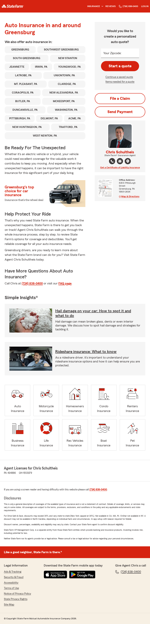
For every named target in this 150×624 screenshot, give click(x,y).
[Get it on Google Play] (82, 574)
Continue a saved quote (119, 77)
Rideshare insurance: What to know (86, 352)
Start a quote (120, 66)
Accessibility (11, 582)
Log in (144, 6)
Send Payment (120, 112)
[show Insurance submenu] (101, 6)
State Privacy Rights (15, 599)
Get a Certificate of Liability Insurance (120, 167)
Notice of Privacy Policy (17, 593)
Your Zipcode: (112, 53)
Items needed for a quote (119, 81)
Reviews (110, 6)
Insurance (93, 6)
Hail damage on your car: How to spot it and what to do (93, 313)
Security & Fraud (13, 577)
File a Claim (120, 99)
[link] (12, 6)
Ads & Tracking (12, 571)
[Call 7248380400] (112, 161)
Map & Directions (130, 196)
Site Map (9, 604)
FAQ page (64, 283)
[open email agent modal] (120, 161)
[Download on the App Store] (55, 574)
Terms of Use (11, 588)
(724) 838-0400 (130, 6)
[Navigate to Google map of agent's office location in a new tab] (128, 161)
